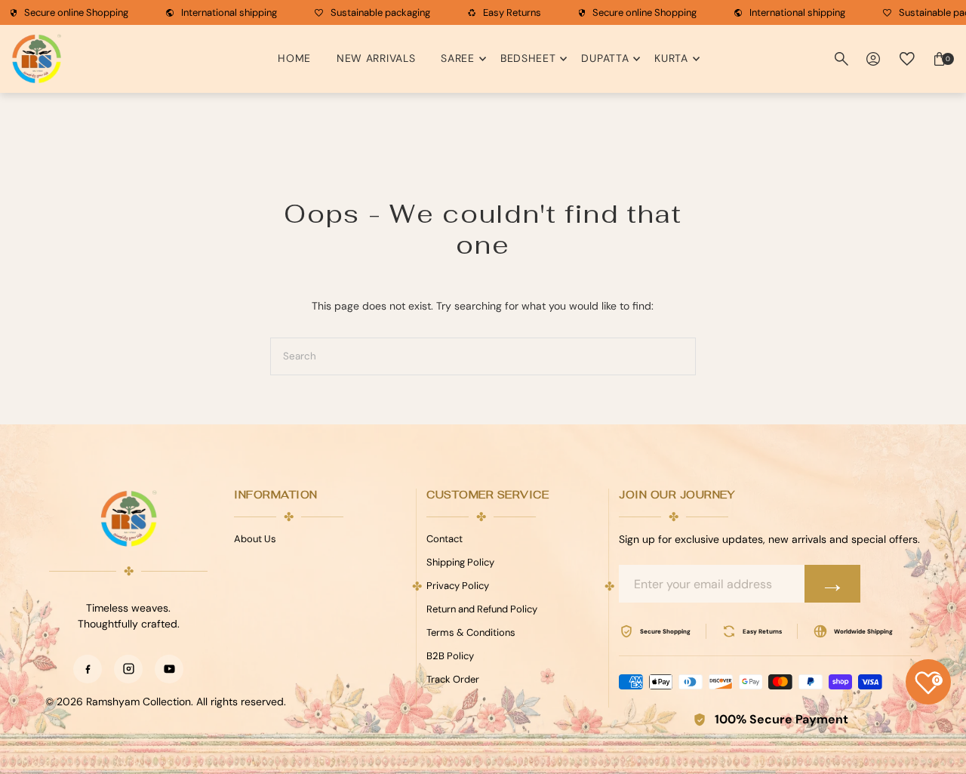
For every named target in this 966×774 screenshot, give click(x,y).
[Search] (841, 59)
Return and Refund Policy (481, 609)
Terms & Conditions (470, 632)
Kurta (671, 58)
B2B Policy (450, 655)
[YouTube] (169, 669)
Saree (458, 58)
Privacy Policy (457, 585)
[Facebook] (87, 669)
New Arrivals (376, 58)
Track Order (452, 679)
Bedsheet (528, 58)
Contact (444, 538)
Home (294, 58)
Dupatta (605, 58)
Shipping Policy (460, 562)
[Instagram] (128, 669)
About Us (255, 538)
